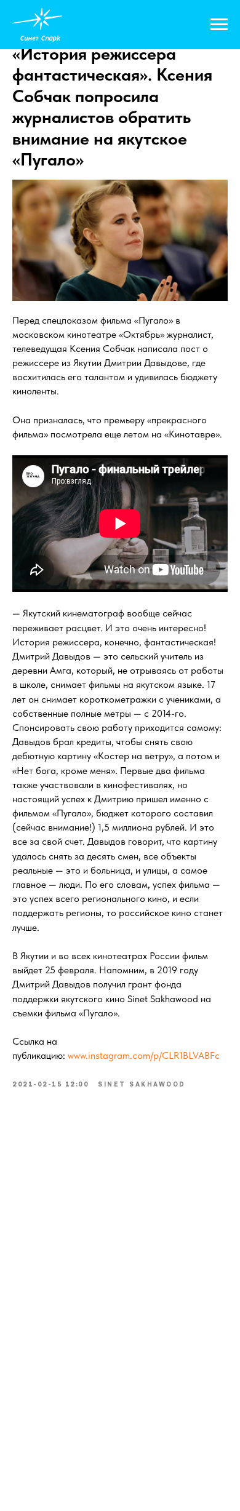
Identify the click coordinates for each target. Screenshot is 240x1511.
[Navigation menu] (219, 24)
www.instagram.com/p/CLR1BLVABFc (144, 1055)
